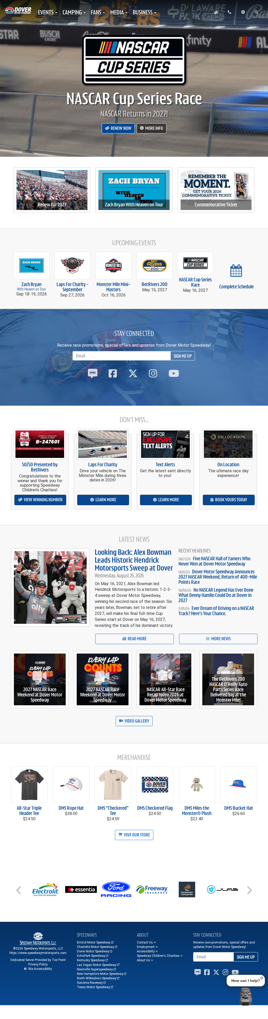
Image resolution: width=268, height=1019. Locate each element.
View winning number (43, 499)
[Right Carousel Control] (249, 892)
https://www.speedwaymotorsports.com (37, 953)
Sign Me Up (183, 356)
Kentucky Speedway (91, 960)
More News (220, 638)
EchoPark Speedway (91, 956)
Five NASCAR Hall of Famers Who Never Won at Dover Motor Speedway (214, 561)
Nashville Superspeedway (95, 969)
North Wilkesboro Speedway (96, 978)
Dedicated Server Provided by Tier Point (38, 960)
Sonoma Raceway (90, 983)
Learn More (105, 499)
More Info (153, 128)
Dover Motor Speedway (93, 951)
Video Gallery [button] (136, 721)
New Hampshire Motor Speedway (100, 974)
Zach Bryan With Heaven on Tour (134, 204)
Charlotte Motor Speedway (95, 947)
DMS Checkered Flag (155, 808)
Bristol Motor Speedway (93, 942)
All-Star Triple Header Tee (29, 810)
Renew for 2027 (52, 204)
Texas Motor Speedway (93, 987)
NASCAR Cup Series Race (134, 98)
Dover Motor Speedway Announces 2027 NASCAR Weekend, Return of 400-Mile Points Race (217, 577)
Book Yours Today (230, 499)
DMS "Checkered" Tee (113, 810)
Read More (137, 638)
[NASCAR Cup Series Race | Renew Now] (134, 60)
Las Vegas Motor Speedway (96, 965)
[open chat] (245, 996)
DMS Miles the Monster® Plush (196, 810)
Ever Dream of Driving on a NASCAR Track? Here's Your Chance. (216, 610)
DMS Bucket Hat (238, 808)
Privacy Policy (38, 964)
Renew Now (120, 128)
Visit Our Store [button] (136, 834)
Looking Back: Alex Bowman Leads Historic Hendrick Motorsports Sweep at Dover (134, 560)
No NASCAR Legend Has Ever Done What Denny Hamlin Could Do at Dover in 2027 (215, 595)
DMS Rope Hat (71, 808)
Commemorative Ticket (216, 204)
